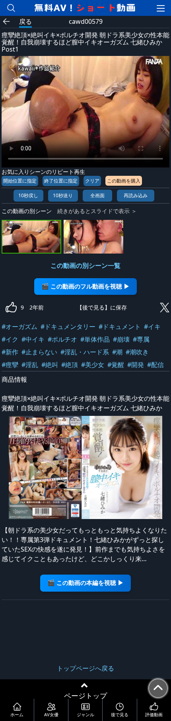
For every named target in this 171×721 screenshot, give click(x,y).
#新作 (10, 352)
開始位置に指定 (20, 180)
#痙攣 (10, 365)
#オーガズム (19, 327)
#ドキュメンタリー (68, 327)
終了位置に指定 (61, 180)
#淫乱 (29, 365)
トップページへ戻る (85, 668)
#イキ (152, 327)
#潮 (117, 352)
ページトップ (85, 695)
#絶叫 (49, 365)
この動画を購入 (123, 180)
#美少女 (92, 365)
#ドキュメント (120, 327)
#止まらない (39, 352)
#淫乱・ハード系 (84, 352)
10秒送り (63, 195)
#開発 (135, 365)
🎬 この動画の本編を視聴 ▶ (85, 582)
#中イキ (33, 339)
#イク (10, 339)
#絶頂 (69, 365)
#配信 (155, 365)
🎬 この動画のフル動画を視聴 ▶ (85, 286)
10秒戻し (28, 195)
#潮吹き (137, 352)
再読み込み (136, 195)
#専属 (141, 339)
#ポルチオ (62, 339)
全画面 (97, 195)
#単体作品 (95, 339)
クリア (92, 180)
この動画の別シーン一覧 (85, 265)
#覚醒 (115, 365)
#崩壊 (121, 339)
